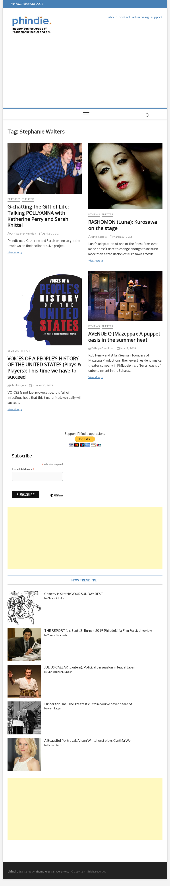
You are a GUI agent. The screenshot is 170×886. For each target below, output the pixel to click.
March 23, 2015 (122, 236)
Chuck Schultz (55, 598)
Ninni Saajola (99, 236)
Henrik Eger (54, 708)
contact (124, 17)
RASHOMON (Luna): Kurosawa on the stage (122, 224)
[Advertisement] (85, 75)
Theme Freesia (45, 871)
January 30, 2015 (42, 385)
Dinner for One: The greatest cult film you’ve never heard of (88, 704)
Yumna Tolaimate (57, 635)
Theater (28, 199)
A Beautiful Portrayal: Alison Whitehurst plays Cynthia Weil (88, 740)
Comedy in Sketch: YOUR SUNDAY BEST (73, 594)
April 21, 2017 (50, 233)
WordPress (62, 871)
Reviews (94, 214)
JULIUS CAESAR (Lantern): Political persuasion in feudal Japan (89, 667)
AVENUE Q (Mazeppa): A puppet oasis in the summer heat (124, 336)
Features (14, 199)
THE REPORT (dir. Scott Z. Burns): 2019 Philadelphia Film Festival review (98, 630)
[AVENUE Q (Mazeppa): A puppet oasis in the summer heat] (125, 295)
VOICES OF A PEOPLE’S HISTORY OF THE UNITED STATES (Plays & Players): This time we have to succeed (44, 367)
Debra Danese (55, 745)
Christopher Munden (23, 233)
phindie (13, 871)
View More (14, 253)
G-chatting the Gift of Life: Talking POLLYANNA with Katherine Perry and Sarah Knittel (38, 215)
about (112, 17)
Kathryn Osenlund (102, 348)
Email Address (23, 469)
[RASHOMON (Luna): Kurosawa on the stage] (125, 176)
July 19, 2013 (128, 348)
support (156, 17)
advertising (140, 17)
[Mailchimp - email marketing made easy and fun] (56, 498)
